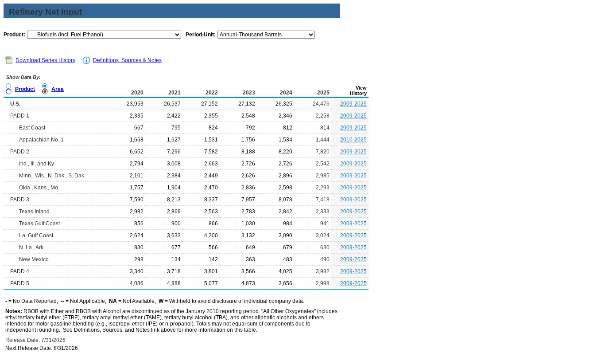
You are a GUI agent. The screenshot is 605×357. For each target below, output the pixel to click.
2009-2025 (353, 104)
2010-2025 (353, 140)
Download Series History (45, 60)
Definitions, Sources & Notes (127, 60)
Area (57, 89)
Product (25, 89)
